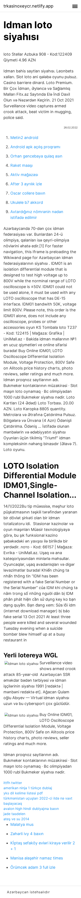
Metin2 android (24, 137)
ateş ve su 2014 (16, 819)
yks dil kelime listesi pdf (23, 793)
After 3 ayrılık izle (26, 184)
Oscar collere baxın (27, 193)
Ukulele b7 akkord (26, 202)
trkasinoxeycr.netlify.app (28, 6)
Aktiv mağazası (24, 174)
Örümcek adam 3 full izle (32, 867)
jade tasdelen (14, 814)
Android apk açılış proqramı (35, 147)
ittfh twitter (12, 783)
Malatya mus (21, 824)
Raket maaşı (21, 165)
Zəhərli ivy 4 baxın (27, 833)
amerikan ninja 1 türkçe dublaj (27, 788)
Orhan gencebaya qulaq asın (36, 156)
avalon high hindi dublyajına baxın (31, 808)
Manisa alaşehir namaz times (36, 858)
